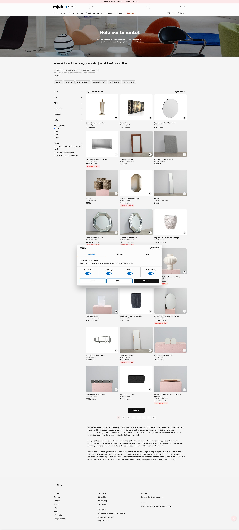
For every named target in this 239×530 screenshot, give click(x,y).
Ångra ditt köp (103, 521)
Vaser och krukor (83, 82)
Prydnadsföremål (99, 82)
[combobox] (119, 7)
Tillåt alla (146, 281)
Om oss (57, 501)
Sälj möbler (102, 497)
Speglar (58, 82)
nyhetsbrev (117, 1)
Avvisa (93, 281)
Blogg (56, 512)
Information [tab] (119, 254)
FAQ (55, 508)
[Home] (58, 7)
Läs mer (56, 76)
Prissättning (102, 501)
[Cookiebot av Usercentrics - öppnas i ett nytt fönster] (151, 248)
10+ (57, 137)
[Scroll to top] (234, 518)
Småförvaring (114, 82)
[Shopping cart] (184, 6)
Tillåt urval (119, 281)
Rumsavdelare (129, 82)
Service (57, 497)
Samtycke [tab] (91, 254)
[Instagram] (58, 485)
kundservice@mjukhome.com (152, 497)
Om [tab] (147, 254)
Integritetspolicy (60, 519)
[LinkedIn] (61, 485)
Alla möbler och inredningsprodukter (112, 513)
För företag (102, 504)
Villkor (56, 504)
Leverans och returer (106, 517)
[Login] (181, 6)
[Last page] (154, 417)
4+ (57, 135)
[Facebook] (55, 485)
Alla (57, 128)
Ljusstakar (69, 82)
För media (58, 515)
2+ (57, 131)
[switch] (109, 273)
